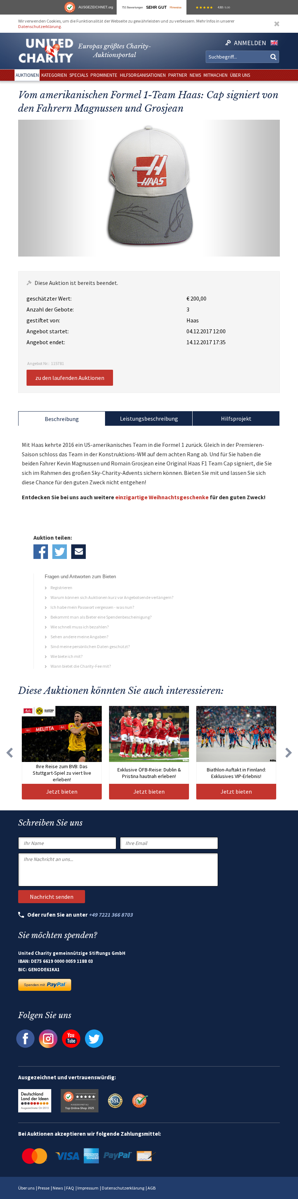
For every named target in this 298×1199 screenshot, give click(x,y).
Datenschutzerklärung (39, 26)
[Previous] (9, 752)
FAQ (70, 1188)
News (58, 1188)
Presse (43, 1188)
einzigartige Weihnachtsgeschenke (162, 497)
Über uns (26, 1188)
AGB (152, 1188)
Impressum (87, 1188)
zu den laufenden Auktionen (69, 377)
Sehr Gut (156, 7)
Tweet (59, 551)
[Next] (289, 752)
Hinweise (175, 7)
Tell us (78, 551)
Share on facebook (40, 551)
